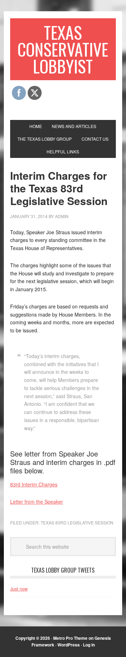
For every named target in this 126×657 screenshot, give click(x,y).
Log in (89, 645)
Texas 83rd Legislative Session (77, 522)
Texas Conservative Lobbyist (63, 49)
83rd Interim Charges (33, 484)
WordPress (68, 645)
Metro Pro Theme (70, 638)
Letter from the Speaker (36, 501)
